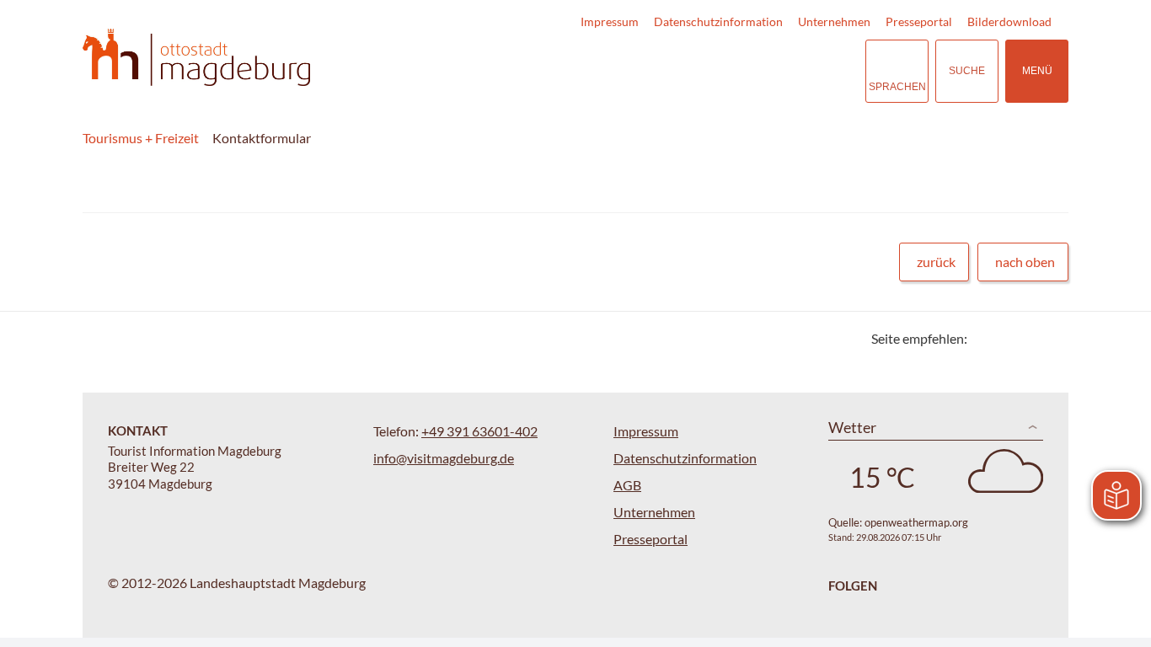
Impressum (610, 21)
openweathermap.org (916, 522)
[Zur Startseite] (196, 58)
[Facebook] (1007, 338)
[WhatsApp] (1049, 338)
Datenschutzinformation (718, 21)
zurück (936, 262)
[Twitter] (986, 338)
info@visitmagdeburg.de (443, 458)
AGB (627, 485)
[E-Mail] (1028, 338)
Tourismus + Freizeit (141, 138)
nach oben (1025, 262)
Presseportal (919, 21)
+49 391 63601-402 (479, 431)
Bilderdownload (1009, 21)
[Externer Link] (749, 71)
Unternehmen (834, 21)
